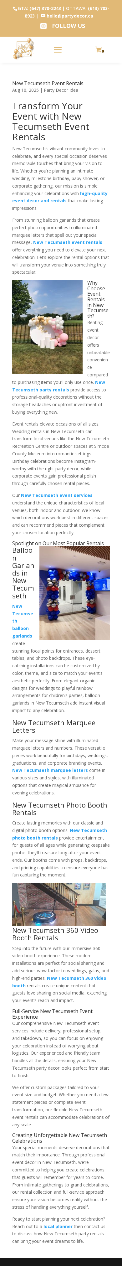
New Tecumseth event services (57, 495)
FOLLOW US (68, 25)
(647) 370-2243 (45, 8)
